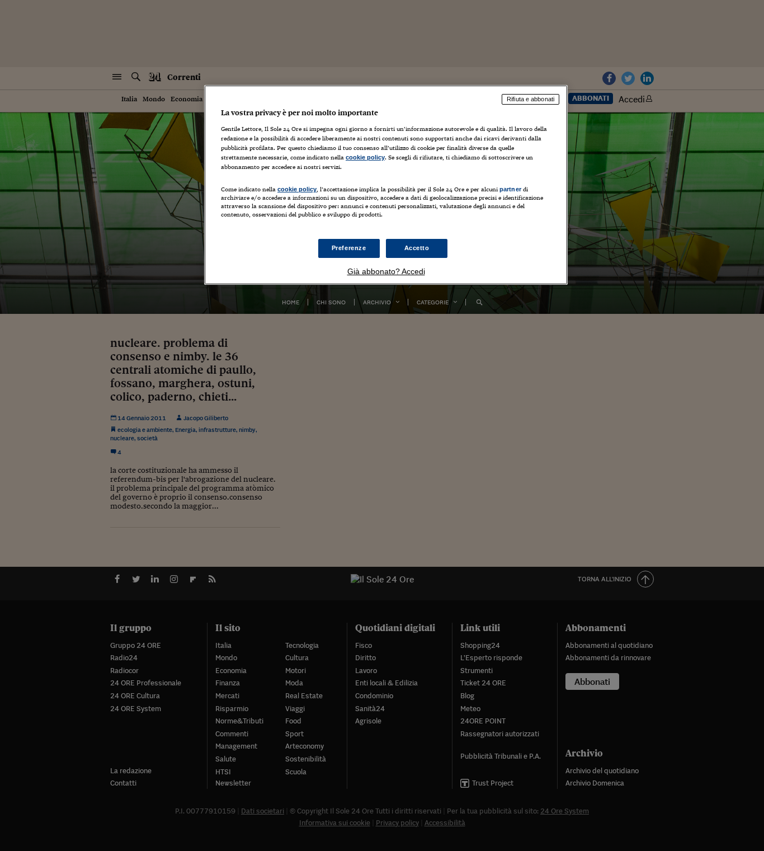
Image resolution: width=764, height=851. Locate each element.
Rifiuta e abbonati (530, 99)
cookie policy (365, 157)
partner (510, 189)
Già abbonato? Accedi (386, 271)
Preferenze (349, 248)
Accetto (417, 248)
